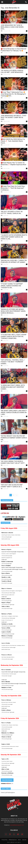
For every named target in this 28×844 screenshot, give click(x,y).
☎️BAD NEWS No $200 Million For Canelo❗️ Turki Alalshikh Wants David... (13, 141)
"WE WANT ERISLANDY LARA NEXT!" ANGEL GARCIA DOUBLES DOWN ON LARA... (14, 412)
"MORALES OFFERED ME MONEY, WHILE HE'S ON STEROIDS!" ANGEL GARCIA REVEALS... (13, 311)
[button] (26, 2)
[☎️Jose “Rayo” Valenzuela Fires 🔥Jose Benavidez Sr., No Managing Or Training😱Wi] (14, 83)
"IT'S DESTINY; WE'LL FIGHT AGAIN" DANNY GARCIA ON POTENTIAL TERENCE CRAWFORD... (13, 336)
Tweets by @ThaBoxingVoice (8, 792)
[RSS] (14, 834)
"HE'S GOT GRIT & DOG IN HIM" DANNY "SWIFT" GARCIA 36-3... (12, 486)
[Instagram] (10, 834)
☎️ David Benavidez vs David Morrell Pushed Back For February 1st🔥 (13, 50)
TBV (1, 30)
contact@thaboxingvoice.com (17, 825)
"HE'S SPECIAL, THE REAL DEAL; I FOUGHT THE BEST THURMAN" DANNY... (12, 362)
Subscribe (24, 839)
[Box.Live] (7, 783)
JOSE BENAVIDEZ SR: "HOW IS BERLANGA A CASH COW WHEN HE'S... (12, 27)
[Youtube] (22, 834)
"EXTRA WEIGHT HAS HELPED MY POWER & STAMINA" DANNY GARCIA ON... (14, 438)
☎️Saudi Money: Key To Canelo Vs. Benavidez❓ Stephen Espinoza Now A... (13, 164)
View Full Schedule (7, 780)
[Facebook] (5, 834)
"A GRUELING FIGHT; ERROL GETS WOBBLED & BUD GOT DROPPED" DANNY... (13, 387)
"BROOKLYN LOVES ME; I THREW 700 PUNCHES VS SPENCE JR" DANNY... (14, 261)
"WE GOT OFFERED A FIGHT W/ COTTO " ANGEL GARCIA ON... (12, 212)
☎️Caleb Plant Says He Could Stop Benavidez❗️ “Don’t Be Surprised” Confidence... (13, 188)
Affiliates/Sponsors (13, 839)
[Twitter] (18, 834)
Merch (19, 839)
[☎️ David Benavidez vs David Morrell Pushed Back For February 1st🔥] (14, 40)
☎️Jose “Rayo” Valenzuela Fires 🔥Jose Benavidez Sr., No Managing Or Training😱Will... (13, 94)
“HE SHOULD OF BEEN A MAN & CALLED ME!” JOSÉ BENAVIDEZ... (12, 71)
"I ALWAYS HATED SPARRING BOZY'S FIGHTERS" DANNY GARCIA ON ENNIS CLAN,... (14, 237)
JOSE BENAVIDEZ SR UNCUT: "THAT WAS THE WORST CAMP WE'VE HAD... (13, 117)
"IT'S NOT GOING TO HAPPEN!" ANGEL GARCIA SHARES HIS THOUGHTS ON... (12, 286)
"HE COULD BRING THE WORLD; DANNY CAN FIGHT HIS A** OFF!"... (13, 462)
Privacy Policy (4, 839)
